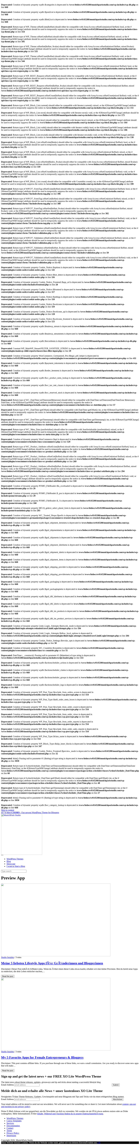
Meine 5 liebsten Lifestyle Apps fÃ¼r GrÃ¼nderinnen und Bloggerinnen (52, 963)
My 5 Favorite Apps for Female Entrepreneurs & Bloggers (42, 1057)
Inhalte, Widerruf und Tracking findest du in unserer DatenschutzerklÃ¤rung (70, 1114)
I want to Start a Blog (16, 866)
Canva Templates (14, 1121)
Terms (9, 1130)
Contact (10, 1128)
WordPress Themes (15, 859)
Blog (9, 861)
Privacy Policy (13, 1133)
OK (99, 1142)
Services (10, 1123)
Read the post (7, 976)
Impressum (11, 1135)
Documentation (13, 1126)
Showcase (11, 864)
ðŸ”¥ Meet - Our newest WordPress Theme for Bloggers (30, 812)
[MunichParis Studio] (21, 854)
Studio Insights (7, 957)
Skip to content (7, 810)
